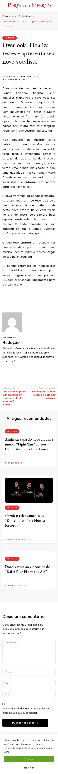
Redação (11, 76)
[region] (29, 754)
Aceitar (29, 758)
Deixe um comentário (14, 79)
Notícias (10, 38)
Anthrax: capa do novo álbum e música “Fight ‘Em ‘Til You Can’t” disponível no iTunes (29, 444)
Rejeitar (29, 767)
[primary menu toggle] (4, 6)
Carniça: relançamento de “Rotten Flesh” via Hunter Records (25, 520)
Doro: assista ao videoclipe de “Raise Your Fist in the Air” (27, 569)
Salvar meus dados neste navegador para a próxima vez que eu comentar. (27, 710)
